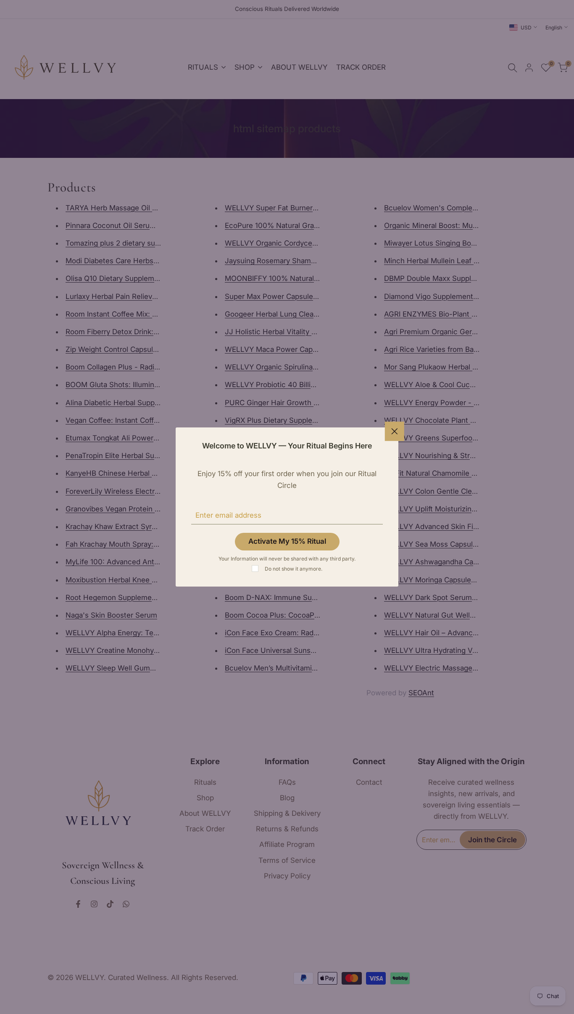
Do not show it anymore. (293, 569)
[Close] (394, 431)
